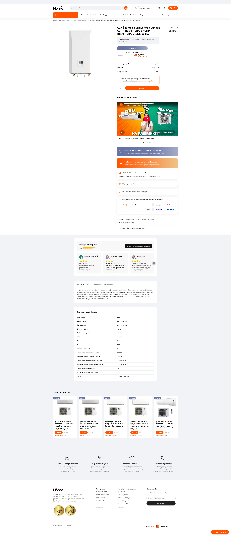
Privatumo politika (123, 504)
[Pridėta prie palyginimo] (159, 8)
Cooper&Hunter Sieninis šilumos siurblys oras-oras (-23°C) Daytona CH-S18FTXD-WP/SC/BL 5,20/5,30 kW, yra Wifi (166, 425)
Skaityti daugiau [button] (84, 270)
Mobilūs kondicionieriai (102, 494)
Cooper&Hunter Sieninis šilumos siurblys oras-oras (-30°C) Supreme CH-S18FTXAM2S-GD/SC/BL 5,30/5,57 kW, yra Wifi (64, 425)
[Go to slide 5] (150, 142)
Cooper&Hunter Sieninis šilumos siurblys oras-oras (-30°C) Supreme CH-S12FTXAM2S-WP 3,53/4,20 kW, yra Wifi (139, 425)
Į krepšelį (142, 88)
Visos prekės (99, 507)
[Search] (126, 8)
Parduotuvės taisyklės (124, 498)
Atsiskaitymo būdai (123, 494)
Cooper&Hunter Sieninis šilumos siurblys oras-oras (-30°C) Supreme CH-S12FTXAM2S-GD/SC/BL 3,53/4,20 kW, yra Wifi (89, 425)
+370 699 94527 (154, 150)
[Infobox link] (144, 8)
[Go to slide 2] (145, 142)
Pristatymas (121, 491)
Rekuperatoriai (100, 504)
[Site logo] (58, 8)
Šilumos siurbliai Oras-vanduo (80, 20)
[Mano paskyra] (176, 2)
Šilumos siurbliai (64, 20)
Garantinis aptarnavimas (125, 501)
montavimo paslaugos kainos (146, 81)
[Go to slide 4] (149, 142)
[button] (77, 263)
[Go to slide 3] (147, 142)
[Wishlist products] (164, 8)
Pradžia (55, 20)
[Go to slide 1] (143, 142)
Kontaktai (121, 507)
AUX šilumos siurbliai (127, 222)
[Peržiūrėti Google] (81, 257)
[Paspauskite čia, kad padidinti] (57, 77)
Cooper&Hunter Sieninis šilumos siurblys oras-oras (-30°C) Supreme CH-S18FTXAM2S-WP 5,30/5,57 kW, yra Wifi (114, 425)
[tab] (80, 283)
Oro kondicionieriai (101, 491)
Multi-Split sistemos (101, 501)
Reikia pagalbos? (220, 532)
